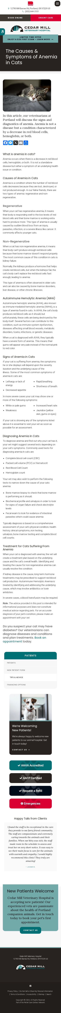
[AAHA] (30, 3)
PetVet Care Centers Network (34, 1003)
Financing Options (16, 685)
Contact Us (30, 930)
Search (48, 994)
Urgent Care (45, 18)
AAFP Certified (32, 778)
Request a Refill (32, 791)
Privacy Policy (13, 991)
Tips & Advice (16, 677)
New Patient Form (16, 670)
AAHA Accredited (32, 765)
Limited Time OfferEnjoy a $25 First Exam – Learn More (29, 38)
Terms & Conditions (17, 994)
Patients (11, 663)
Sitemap (41, 994)
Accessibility (31, 994)
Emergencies (32, 803)
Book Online (15, 18)
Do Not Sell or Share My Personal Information (36, 991)
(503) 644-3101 (32, 11)
